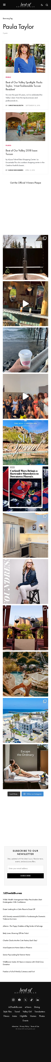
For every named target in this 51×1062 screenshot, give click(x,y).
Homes (33, 1016)
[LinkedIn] (37, 1000)
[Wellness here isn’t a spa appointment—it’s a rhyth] (25, 257)
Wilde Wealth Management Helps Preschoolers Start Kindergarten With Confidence (22, 900)
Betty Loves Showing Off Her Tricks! (16, 933)
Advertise (15, 1026)
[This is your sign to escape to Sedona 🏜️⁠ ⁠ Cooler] (25, 627)
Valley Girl (27, 1011)
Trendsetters (40, 1011)
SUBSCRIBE (25, 876)
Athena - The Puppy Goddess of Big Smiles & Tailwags (23, 926)
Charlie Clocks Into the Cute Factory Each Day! (20, 940)
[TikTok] (31, 1000)
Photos (42, 1016)
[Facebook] (19, 1000)
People (8, 77)
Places (8, 145)
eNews (28, 1007)
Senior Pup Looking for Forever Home (16, 955)
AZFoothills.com (12, 893)
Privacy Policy (24, 1026)
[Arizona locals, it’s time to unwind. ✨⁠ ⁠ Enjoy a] (25, 442)
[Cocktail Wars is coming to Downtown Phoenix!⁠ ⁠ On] (25, 488)
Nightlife (23, 1016)
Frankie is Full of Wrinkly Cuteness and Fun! (19, 971)
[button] (4, 5)
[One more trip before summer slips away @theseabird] (25, 350)
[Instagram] (13, 1000)
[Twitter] (25, 1000)
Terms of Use (35, 1026)
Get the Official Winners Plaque (25, 182)
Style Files (7, 1011)
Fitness (6, 1016)
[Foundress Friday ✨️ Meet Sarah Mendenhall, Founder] (25, 581)
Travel (17, 1011)
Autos (14, 1016)
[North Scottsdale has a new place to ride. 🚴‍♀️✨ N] (25, 396)
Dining (37, 1007)
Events (25, 1020)
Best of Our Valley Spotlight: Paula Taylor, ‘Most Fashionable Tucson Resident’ (24, 86)
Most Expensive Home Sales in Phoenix (17, 947)
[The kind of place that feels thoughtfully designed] (25, 303)
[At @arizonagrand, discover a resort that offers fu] (25, 674)
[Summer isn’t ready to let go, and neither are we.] (25, 720)
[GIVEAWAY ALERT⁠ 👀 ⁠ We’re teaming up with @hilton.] (25, 535)
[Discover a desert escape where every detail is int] (25, 766)
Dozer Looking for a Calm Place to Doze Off (19, 909)
